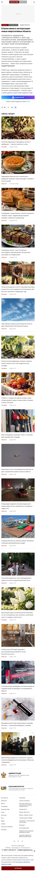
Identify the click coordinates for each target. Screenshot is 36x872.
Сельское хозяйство (7, 826)
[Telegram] (11, 107)
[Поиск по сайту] (34, 2)
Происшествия (5, 809)
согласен (18, 868)
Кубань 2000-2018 (24, 812)
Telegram (22, 841)
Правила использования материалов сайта (26, 831)
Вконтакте (14, 841)
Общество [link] (4, 183)
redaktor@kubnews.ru (25, 850)
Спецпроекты (23, 809)
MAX (28, 101)
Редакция (22, 825)
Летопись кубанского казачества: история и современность (25, 805)
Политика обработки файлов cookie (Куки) (25, 835)
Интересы (4, 829)
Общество (4, 25)
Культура (3, 815)
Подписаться (19, 97)
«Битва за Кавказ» (24, 800)
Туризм (3, 823)
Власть (3, 803)
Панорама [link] (4, 146)
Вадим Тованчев (25, 25)
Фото (2, 818)
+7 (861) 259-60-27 (9, 850)
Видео (3, 821)
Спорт (2, 812)
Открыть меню (2, 2)
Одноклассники (18, 841)
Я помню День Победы (25, 818)
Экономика (4, 806)
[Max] (15, 107)
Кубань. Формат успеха (26, 815)
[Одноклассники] (8, 107)
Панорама (22, 798)
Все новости (4, 798)
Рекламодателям (24, 828)
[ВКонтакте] (4, 107)
